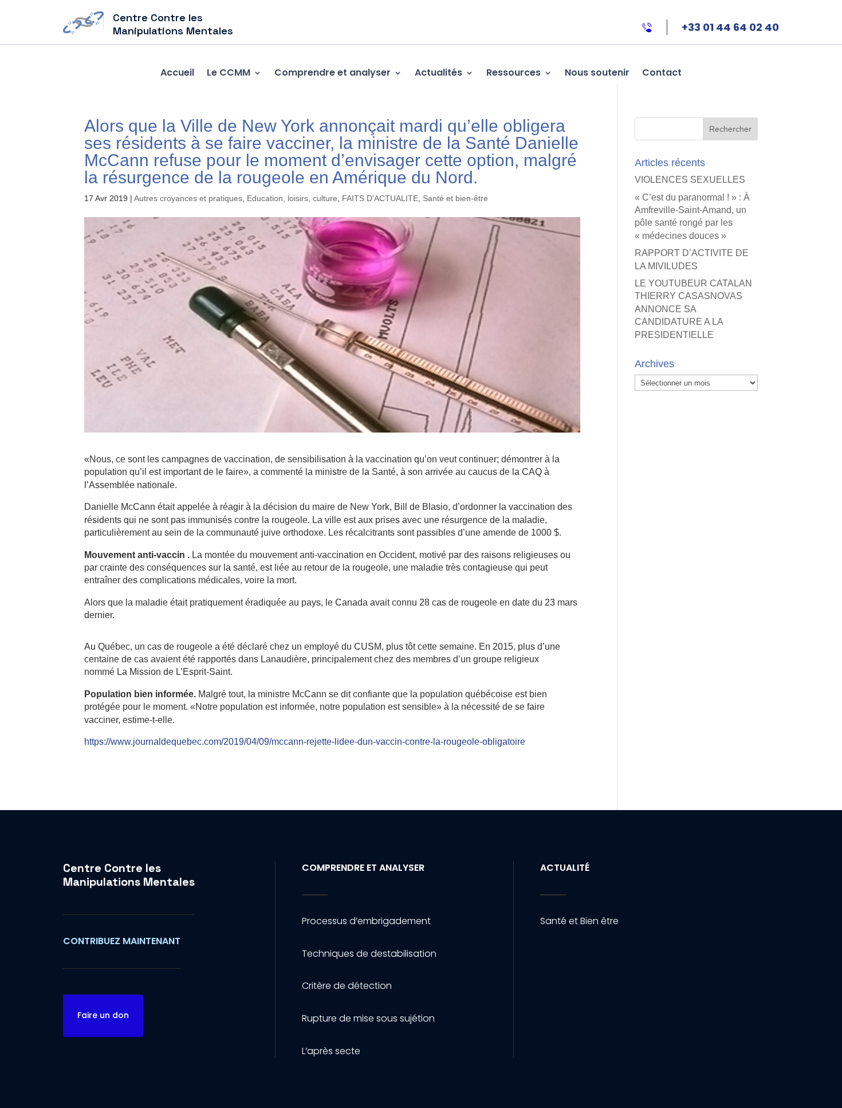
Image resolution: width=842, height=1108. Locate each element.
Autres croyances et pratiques (188, 198)
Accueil (177, 72)
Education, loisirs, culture (292, 198)
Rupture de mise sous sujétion (368, 1018)
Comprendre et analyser (332, 72)
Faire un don (103, 1015)
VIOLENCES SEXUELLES (690, 179)
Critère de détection (347, 985)
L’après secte (331, 1051)
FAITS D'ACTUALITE (380, 198)
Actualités (438, 72)
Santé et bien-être (455, 198)
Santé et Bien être (579, 921)
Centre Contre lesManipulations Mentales (129, 875)
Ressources (513, 72)
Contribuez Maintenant (121, 941)
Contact (662, 72)
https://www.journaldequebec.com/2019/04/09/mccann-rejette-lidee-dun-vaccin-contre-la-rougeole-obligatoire (304, 741)
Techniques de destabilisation (369, 953)
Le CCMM (228, 72)
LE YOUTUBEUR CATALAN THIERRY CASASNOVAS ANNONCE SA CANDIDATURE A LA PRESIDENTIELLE (693, 309)
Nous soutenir (597, 72)
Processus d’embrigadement (366, 921)
